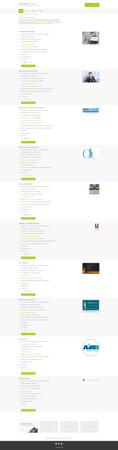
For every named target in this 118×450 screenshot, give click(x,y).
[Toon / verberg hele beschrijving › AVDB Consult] (42, 356)
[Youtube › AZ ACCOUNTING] (30, 407)
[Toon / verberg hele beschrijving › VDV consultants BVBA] (42, 201)
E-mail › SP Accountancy (26, 275)
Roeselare (31, 112)
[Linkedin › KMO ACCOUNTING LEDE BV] (28, 99)
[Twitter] (56, 444)
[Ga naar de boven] (98, 66)
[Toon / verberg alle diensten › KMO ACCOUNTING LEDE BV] (42, 91)
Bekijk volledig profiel (28, 65)
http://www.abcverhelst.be (30, 314)
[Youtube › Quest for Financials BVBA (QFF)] (30, 175)
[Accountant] (21, 11)
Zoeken (34, 10)
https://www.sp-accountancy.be (31, 278)
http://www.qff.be (28, 162)
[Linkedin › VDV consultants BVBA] (28, 215)
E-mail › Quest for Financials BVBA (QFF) (29, 159)
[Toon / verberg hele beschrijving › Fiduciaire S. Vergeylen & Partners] (42, 241)
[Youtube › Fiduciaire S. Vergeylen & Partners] (30, 254)
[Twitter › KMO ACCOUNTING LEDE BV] (22, 99)
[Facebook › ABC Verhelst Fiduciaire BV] (25, 330)
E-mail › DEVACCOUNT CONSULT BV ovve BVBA (31, 120)
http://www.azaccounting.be (30, 393)
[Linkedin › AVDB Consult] (28, 370)
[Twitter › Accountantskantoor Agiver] (22, 62)
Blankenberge (31, 152)
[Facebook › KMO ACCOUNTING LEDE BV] (25, 99)
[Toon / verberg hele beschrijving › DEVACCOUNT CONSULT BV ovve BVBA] (42, 125)
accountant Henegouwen (33, 20)
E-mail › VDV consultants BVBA (27, 196)
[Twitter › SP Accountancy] (22, 291)
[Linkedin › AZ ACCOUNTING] (28, 407)
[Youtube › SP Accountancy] (30, 291)
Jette (30, 344)
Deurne (27, 36)
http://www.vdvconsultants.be (30, 199)
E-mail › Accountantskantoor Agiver (28, 44)
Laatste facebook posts (26, 56)
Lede (30, 75)
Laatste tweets (24, 364)
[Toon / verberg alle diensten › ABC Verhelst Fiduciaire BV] (42, 320)
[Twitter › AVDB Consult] (22, 370)
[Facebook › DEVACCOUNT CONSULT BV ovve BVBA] (25, 138)
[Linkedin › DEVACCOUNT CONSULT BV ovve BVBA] (28, 138)
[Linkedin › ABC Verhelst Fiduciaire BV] (28, 330)
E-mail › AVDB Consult (25, 351)
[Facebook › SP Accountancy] (25, 291)
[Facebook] (59, 444)
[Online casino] (29, 427)
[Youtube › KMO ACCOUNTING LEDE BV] (30, 99)
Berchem (28, 189)
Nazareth (30, 228)
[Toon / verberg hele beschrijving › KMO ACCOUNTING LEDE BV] (42, 88)
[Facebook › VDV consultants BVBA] (25, 215)
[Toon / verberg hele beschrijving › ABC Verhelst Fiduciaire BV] (42, 317)
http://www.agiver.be (29, 46)
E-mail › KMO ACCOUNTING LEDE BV (29, 83)
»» (32, 28)
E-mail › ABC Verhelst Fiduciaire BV (28, 312)
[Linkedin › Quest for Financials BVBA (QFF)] (28, 175)
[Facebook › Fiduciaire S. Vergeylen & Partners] (25, 254)
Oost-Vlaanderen (24, 75)
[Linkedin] (62, 444)
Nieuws (27, 10)
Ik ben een (92, 4)
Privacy (61, 447)
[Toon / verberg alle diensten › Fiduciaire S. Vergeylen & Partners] (42, 243)
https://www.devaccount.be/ (30, 123)
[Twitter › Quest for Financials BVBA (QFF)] (22, 175)
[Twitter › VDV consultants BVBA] (22, 215)
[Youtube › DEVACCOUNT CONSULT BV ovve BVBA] (30, 138)
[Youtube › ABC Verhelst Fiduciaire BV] (30, 330)
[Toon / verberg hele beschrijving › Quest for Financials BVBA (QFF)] (42, 165)
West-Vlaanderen (24, 112)
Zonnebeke (31, 304)
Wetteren (30, 267)
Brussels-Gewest (24, 344)
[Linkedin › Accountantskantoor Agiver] (28, 62)
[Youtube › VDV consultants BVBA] (30, 215)
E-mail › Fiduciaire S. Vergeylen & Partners (29, 236)
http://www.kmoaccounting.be (30, 86)
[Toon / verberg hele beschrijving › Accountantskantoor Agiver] (42, 49)
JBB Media (58, 447)
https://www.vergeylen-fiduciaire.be (32, 238)
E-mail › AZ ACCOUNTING (26, 391)
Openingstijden (24, 54)
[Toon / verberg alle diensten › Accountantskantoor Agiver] (42, 52)
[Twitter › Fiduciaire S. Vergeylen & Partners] (22, 254)
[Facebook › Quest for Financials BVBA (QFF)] (25, 175)
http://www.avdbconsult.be (30, 354)
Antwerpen (23, 36)
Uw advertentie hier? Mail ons (49, 426)
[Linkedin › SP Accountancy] (28, 291)
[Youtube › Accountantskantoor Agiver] (30, 62)
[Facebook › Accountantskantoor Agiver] (25, 62)
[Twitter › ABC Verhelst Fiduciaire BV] (22, 330)
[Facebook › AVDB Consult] (25, 370)
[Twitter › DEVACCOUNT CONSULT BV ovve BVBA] (22, 138)
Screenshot (36, 46)
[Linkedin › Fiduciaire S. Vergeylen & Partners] (28, 254)
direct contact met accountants (40, 22)
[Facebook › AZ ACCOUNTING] (25, 407)
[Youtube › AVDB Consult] (30, 370)
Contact (41, 10)
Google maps (33, 36)
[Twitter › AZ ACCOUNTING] (22, 407)
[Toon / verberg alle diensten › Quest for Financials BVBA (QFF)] (42, 167)
